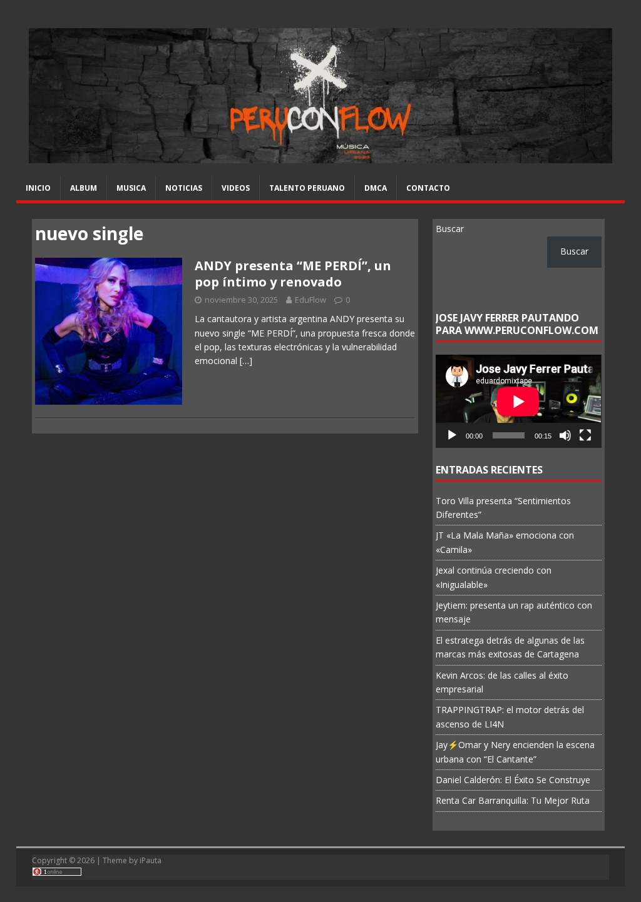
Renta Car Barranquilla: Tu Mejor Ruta (513, 800)
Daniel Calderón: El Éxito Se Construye (513, 780)
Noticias (183, 188)
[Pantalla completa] (585, 435)
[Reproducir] (452, 435)
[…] (246, 361)
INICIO (38, 188)
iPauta (151, 860)
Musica (131, 188)
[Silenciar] (565, 435)
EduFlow (310, 299)
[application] (518, 401)
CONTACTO (428, 188)
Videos (236, 188)
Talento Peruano (307, 188)
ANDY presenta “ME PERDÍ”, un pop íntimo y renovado (293, 273)
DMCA (375, 188)
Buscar (450, 229)
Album (83, 188)
